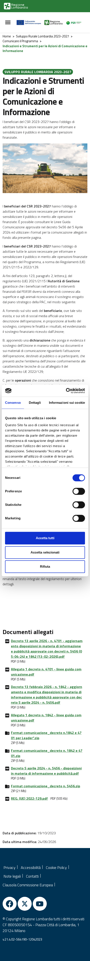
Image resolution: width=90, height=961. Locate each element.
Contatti (32, 876)
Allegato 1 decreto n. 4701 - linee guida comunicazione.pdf (46, 671)
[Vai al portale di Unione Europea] (30, 22)
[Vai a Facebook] (10, 903)
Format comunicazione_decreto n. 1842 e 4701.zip (46, 753)
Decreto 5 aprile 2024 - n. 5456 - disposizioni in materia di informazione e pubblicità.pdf (46, 771)
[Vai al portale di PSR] (75, 22)
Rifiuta (45, 566)
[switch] (79, 491)
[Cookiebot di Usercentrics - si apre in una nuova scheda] (66, 391)
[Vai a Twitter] (25, 903)
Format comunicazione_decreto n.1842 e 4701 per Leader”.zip (46, 735)
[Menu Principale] (7, 22)
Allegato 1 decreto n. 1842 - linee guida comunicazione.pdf (46, 717)
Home (7, 36)
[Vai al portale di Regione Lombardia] (16, 6)
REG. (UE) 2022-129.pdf (29, 798)
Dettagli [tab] (35, 402)
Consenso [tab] (13, 402)
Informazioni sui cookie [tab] (67, 402)
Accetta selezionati (45, 552)
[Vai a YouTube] (40, 903)
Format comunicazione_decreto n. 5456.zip (45, 786)
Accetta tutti (45, 538)
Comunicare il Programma (20, 41)
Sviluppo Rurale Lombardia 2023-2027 (42, 36)
